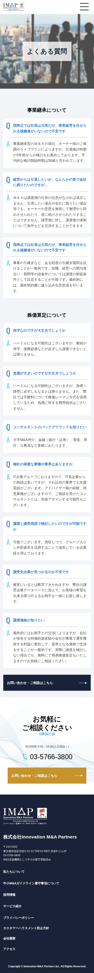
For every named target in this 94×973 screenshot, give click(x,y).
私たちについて (14, 871)
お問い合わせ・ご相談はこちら (30, 683)
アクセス (9, 949)
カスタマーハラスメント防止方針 (26, 928)
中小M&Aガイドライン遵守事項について (31, 883)
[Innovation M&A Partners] (13, 8)
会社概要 (9, 938)
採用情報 (9, 894)
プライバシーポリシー (18, 917)
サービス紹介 (12, 906)
